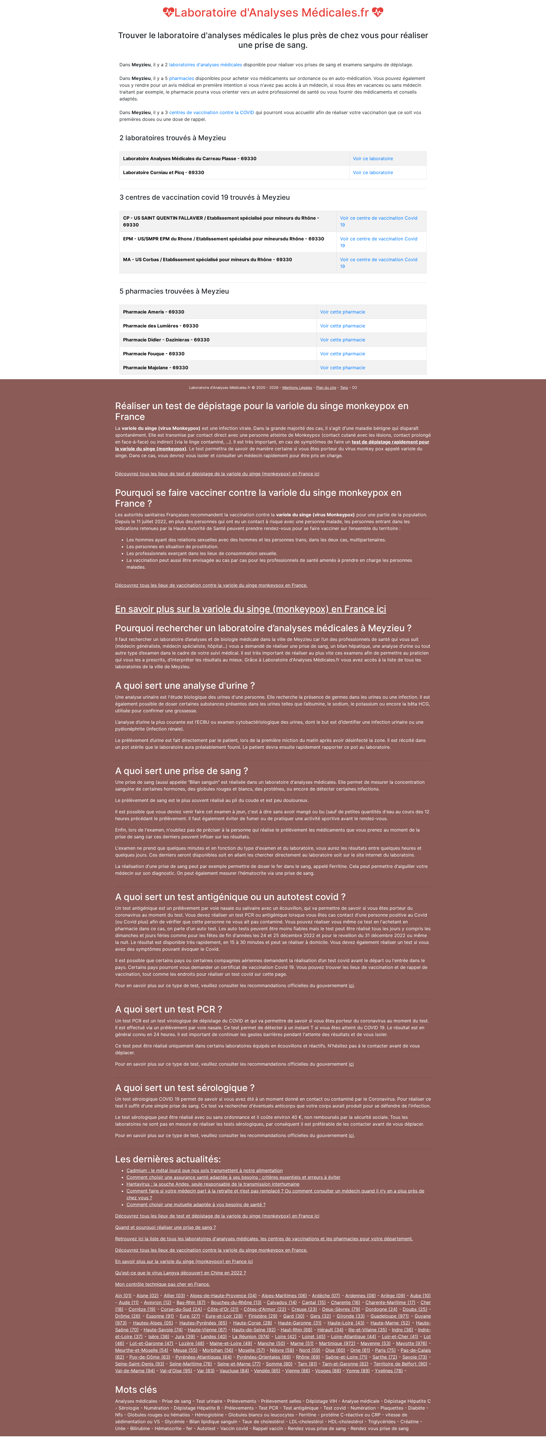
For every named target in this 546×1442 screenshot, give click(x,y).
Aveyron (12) (157, 1302)
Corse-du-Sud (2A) (181, 1309)
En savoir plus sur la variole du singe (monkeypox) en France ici (250, 608)
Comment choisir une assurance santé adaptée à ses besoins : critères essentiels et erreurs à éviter (233, 1177)
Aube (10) (420, 1295)
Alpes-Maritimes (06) (284, 1295)
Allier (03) (174, 1295)
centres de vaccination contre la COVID (211, 112)
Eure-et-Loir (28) (224, 1316)
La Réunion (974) (250, 1336)
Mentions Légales (297, 387)
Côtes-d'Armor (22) (265, 1309)
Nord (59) (309, 1350)
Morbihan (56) (217, 1350)
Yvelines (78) (389, 1370)
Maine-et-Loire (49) (231, 1343)
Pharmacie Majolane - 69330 (155, 367)
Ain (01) (123, 1295)
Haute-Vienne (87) (207, 1329)
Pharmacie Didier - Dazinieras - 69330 (166, 340)
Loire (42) (286, 1336)
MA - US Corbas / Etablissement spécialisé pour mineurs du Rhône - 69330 (207, 259)
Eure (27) (190, 1316)
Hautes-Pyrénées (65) (203, 1323)
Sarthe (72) (385, 1357)
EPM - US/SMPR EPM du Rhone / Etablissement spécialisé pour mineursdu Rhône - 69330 (223, 239)
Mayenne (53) (376, 1343)
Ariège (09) (393, 1295)
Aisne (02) (147, 1295)
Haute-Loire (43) (346, 1323)
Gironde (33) (351, 1316)
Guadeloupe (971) (390, 1316)
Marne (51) (302, 1343)
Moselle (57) (251, 1350)
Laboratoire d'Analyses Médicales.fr (273, 12)
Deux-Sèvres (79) (341, 1309)
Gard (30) (294, 1316)
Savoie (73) (414, 1357)
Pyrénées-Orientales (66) (264, 1357)
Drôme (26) (127, 1316)
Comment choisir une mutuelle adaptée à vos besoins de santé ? (196, 1204)
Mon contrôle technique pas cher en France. (162, 1284)
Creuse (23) (304, 1309)
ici (351, 985)
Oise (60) (335, 1350)
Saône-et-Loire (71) (346, 1357)
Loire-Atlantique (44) (353, 1336)
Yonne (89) (358, 1370)
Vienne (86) (297, 1370)
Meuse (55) (185, 1350)
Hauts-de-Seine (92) (254, 1329)
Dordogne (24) (381, 1309)
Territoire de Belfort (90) (400, 1364)
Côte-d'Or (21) (223, 1309)
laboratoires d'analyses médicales (205, 64)
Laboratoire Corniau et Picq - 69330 (163, 172)
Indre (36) (402, 1329)
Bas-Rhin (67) (191, 1302)
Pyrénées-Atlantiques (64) (203, 1357)
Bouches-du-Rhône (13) (236, 1302)
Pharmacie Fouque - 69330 (154, 353)
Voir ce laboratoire (373, 158)
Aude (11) (129, 1302)
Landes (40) (214, 1336)
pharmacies (181, 78)
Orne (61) (360, 1350)
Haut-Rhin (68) (297, 1329)
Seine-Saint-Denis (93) (139, 1364)
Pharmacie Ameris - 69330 (153, 312)
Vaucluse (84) (234, 1370)
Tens (344, 387)
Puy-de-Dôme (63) (149, 1357)
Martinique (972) (337, 1343)
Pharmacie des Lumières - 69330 (160, 326)
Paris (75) (385, 1350)
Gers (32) (320, 1316)
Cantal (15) (314, 1302)
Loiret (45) (313, 1336)
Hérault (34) (330, 1329)
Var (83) (206, 1370)
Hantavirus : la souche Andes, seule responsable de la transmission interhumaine (213, 1184)
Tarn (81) (307, 1364)
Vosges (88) (328, 1370)
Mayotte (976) (411, 1343)
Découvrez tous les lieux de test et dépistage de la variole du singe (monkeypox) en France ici (217, 473)
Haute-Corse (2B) (252, 1323)
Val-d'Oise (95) (176, 1370)
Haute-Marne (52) (390, 1323)
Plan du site (326, 387)
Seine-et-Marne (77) (239, 1364)
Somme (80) (279, 1364)
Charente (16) (346, 1302)
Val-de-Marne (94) (135, 1370)
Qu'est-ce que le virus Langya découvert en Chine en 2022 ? (180, 1273)
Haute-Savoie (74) (163, 1329)
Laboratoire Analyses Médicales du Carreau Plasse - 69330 (190, 158)
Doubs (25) (415, 1309)
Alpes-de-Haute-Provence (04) (223, 1295)
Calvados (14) (282, 1302)
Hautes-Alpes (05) (153, 1323)
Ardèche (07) (326, 1295)
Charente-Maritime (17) (390, 1302)
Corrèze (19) (142, 1309)
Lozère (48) (191, 1343)
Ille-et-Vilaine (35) (367, 1329)
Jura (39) (185, 1336)
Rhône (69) (308, 1357)
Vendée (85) (267, 1370)
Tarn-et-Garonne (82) (345, 1364)
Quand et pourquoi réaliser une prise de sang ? (165, 1227)
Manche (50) (271, 1343)
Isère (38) (158, 1336)
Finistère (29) (263, 1316)
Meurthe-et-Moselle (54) (141, 1350)
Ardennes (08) (360, 1295)
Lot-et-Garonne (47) (152, 1343)
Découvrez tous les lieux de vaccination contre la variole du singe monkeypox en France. (211, 585)
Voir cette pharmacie (342, 312)
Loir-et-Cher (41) (400, 1336)
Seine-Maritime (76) (190, 1364)
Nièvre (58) (282, 1350)
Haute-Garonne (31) (299, 1323)
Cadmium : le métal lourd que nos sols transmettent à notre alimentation (205, 1170)
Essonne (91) (160, 1316)
